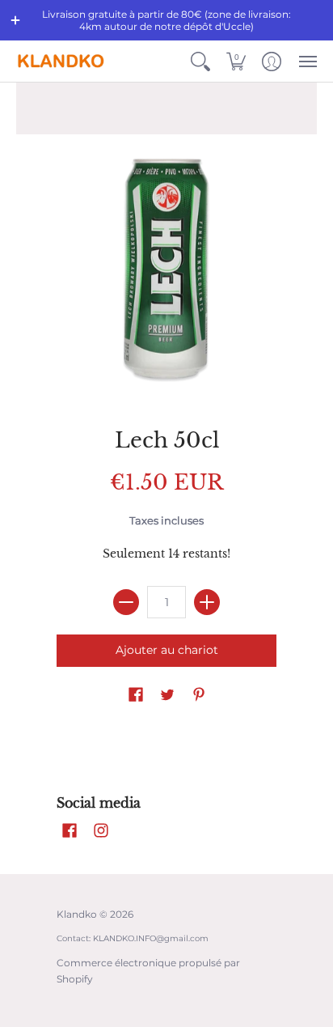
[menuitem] (200, 61)
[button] (15, 20)
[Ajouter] (207, 602)
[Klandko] (60, 61)
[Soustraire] (126, 602)
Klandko (77, 914)
